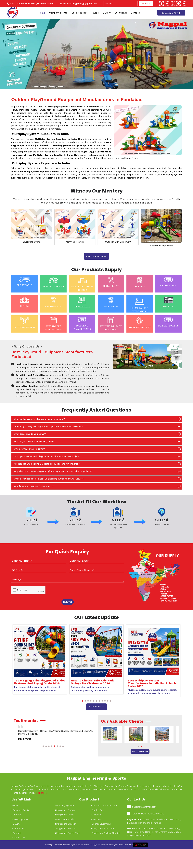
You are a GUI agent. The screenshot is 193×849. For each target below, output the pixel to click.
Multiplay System (65, 805)
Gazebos (96, 814)
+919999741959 (45, 3)
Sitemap (17, 814)
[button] (82, 701)
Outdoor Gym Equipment (118, 242)
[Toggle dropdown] (87, 13)
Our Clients (121, 12)
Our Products (78, 12)
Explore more (94, 256)
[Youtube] (184, 3)
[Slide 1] (89, 84)
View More (94, 706)
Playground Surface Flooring (106, 833)
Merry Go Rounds (75, 242)
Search (146, 3)
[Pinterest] (178, 3)
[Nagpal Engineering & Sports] (12, 12)
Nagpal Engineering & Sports (96, 778)
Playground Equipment (161, 245)
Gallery (106, 12)
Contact (135, 12)
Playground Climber (66, 824)
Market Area (19, 837)
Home (41, 12)
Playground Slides (65, 814)
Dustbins (96, 819)
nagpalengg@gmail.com (84, 3)
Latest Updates (20, 819)
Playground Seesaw (66, 828)
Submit (67, 601)
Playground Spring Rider (68, 833)
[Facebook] (161, 3)
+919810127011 (28, 3)
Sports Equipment (101, 824)
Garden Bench (99, 810)
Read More (41, 792)
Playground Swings (32, 242)
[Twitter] (167, 3)
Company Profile (58, 12)
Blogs (95, 12)
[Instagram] (173, 3)
